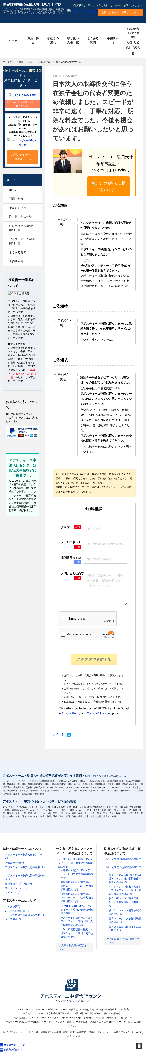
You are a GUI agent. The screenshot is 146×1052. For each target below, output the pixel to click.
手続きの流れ (53, 40)
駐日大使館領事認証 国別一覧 (23, 228)
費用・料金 (33, 40)
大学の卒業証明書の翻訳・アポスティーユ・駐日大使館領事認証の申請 (77, 933)
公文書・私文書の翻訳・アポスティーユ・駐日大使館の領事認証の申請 (75, 863)
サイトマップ (12, 892)
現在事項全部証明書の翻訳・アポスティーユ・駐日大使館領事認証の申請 (77, 897)
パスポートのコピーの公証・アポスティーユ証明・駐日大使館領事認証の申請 (77, 921)
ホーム (13, 40)
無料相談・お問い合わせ (18, 883)
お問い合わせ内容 (72, 573)
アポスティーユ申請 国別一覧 (23, 241)
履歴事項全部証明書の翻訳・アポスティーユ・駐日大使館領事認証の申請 (77, 885)
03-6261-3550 (14, 1045)
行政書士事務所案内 (16, 862)
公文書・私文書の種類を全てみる (75, 947)
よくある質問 (93, 40)
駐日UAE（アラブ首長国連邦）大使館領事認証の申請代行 (125, 902)
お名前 (65, 527)
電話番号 (72, 557)
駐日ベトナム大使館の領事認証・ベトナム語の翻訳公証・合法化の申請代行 (125, 878)
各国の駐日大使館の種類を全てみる (123, 940)
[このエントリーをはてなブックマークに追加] (69, 735)
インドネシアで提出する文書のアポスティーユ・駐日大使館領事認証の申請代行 (125, 890)
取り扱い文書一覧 (73, 40)
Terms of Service (98, 713)
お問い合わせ (12, 1050)
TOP (22, 62)
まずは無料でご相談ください (110, 186)
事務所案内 (113, 40)
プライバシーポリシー (17, 887)
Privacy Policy (71, 713)
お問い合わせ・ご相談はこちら (119, 12)
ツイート (58, 734)
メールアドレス (71, 542)
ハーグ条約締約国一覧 (17, 910)
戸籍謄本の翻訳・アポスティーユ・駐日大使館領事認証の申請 (77, 874)
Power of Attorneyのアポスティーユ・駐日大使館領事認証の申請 (77, 909)
